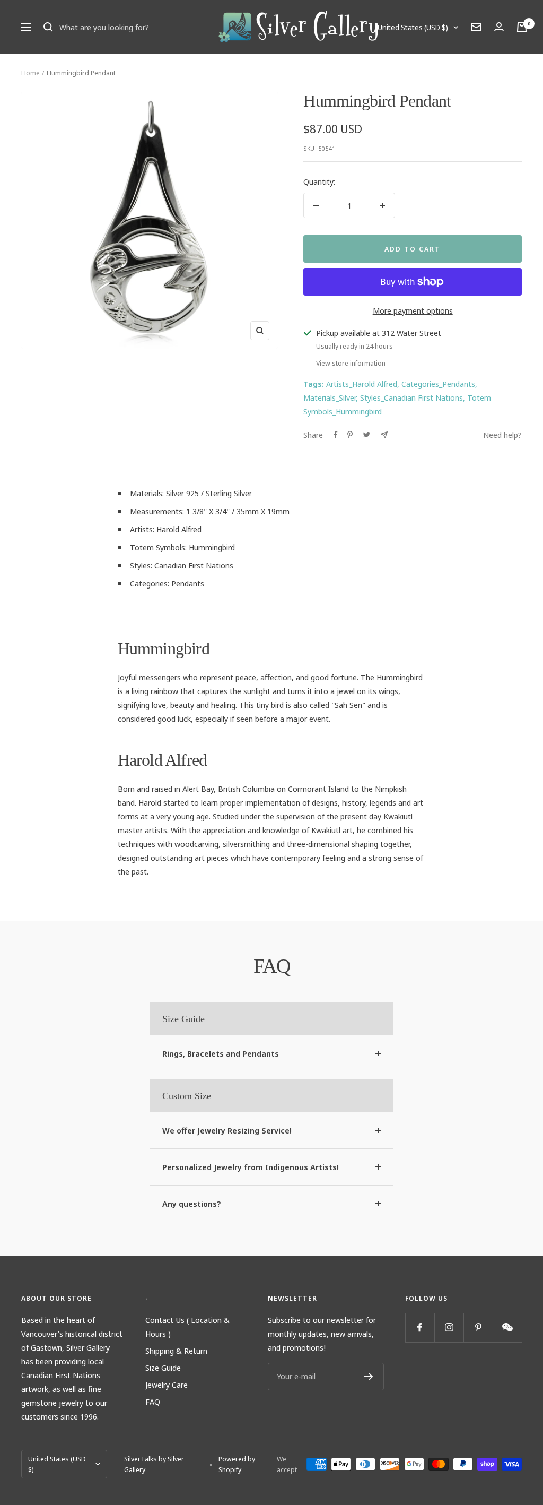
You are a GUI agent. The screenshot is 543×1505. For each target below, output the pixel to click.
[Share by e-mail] (384, 434)
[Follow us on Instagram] (448, 1327)
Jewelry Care (166, 1384)
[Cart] (521, 27)
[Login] (499, 26)
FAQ (152, 1401)
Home (30, 72)
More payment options (413, 310)
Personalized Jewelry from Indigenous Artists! (250, 1167)
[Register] (368, 1376)
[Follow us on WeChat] (507, 1327)
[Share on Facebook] (336, 434)
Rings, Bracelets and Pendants (220, 1053)
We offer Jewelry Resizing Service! (227, 1130)
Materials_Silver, (330, 397)
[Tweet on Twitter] (366, 434)
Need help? (502, 434)
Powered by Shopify (236, 1464)
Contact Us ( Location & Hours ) (187, 1326)
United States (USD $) (413, 27)
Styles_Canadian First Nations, (412, 397)
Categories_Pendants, (439, 383)
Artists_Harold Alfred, (362, 383)
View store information (351, 363)
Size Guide (163, 1367)
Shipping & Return (176, 1350)
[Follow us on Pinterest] (478, 1327)
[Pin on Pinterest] (350, 434)
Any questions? (191, 1203)
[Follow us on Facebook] (419, 1327)
